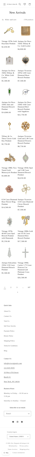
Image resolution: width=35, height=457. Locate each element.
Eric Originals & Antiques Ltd (20, 443)
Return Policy (8, 336)
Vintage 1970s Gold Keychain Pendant (9, 42)
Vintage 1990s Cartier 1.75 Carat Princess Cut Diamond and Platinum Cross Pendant (25, 268)
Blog (5, 351)
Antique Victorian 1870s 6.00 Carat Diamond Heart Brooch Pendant (24, 74)
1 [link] (4, 287)
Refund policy (13, 446)
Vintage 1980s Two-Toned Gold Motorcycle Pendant (9, 170)
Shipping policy (24, 449)
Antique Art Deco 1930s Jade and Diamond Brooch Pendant (8, 105)
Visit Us (6, 321)
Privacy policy (24, 446)
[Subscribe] (28, 413)
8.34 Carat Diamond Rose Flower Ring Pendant (9, 202)
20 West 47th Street (11, 372)
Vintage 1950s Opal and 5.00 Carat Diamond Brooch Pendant (25, 171)
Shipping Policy (9, 341)
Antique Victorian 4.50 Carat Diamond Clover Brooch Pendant (25, 203)
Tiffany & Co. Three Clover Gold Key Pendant (9, 138)
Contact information (19, 452)
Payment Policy (9, 331)
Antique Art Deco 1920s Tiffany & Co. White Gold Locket (8, 74)
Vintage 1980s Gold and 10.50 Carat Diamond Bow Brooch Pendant (25, 234)
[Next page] (17, 292)
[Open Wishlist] (24, 4)
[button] (4, 4)
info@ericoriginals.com (13, 363)
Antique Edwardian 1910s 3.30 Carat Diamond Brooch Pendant (9, 266)
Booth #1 (7, 377)
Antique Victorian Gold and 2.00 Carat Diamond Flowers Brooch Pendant (25, 139)
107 (29, 287)
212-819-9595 (9, 368)
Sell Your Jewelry (10, 326)
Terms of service (13, 449)
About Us (7, 311)
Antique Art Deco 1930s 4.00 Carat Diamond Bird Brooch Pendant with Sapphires (24, 107)
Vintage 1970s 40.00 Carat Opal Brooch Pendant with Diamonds (8, 234)
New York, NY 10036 (12, 382)
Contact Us (7, 316)
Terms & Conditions (11, 346)
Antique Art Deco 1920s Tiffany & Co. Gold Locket (24, 43)
